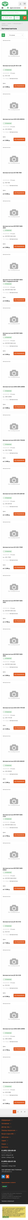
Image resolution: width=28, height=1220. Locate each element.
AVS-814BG (7, 1092)
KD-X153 (6, 931)
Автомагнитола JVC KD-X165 (12, 975)
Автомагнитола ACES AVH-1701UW (14, 708)
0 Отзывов (12, 73)
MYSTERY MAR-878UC (9, 878)
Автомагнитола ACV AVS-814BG (13, 1082)
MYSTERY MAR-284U (9, 664)
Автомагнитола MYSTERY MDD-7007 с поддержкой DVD (13, 280)
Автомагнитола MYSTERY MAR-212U (13, 815)
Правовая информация (8, 1201)
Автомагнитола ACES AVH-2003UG (13, 119)
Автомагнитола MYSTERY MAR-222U (13, 334)
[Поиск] (24, 18)
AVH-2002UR (7, 771)
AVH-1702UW (7, 450)
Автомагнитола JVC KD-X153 (12, 922)
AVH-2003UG (7, 129)
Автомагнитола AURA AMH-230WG (14, 1029)
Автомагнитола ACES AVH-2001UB (13, 494)
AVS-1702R (7, 557)
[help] (25, 8)
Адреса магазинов (15, 8)
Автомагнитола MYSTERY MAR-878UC (13, 869)
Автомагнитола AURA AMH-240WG (14, 387)
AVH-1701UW (7, 717)
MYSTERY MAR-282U (9, 236)
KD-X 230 (6, 75)
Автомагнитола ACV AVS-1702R (13, 547)
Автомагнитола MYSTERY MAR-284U (13, 655)
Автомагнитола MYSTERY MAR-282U (13, 227)
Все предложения (19, 85)
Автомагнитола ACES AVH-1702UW (14, 440)
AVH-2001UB (7, 503)
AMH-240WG (7, 396)
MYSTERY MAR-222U (9, 343)
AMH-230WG (7, 1038)
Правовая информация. (13, 1216)
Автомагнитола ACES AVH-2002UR (13, 761)
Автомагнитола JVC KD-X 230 (12, 66)
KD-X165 (6, 985)
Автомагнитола (6, 40)
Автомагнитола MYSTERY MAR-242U (13, 601)
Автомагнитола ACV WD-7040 (12, 173)
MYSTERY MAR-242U (9, 610)
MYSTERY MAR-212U (9, 824)
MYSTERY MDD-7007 (9, 289)
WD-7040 (6, 182)
